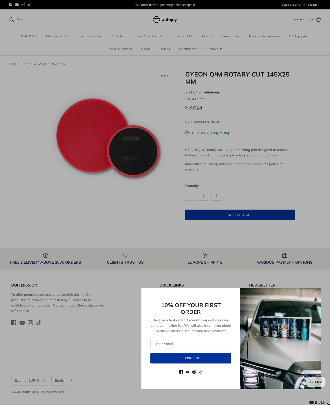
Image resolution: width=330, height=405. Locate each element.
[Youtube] (187, 372)
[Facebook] (181, 372)
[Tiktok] (200, 372)
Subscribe (191, 358)
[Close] (315, 294)
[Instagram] (194, 372)
